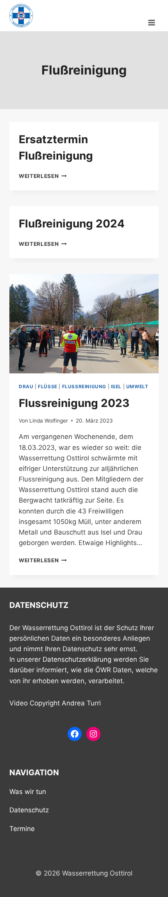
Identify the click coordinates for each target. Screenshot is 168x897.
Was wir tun (27, 792)
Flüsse (47, 386)
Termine (22, 829)
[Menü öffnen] (151, 15)
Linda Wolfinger (48, 420)
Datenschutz (29, 810)
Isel (116, 386)
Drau (26, 386)
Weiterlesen (43, 176)
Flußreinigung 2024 (72, 223)
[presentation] (84, 323)
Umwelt (137, 386)
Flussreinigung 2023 (74, 403)
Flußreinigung (84, 386)
